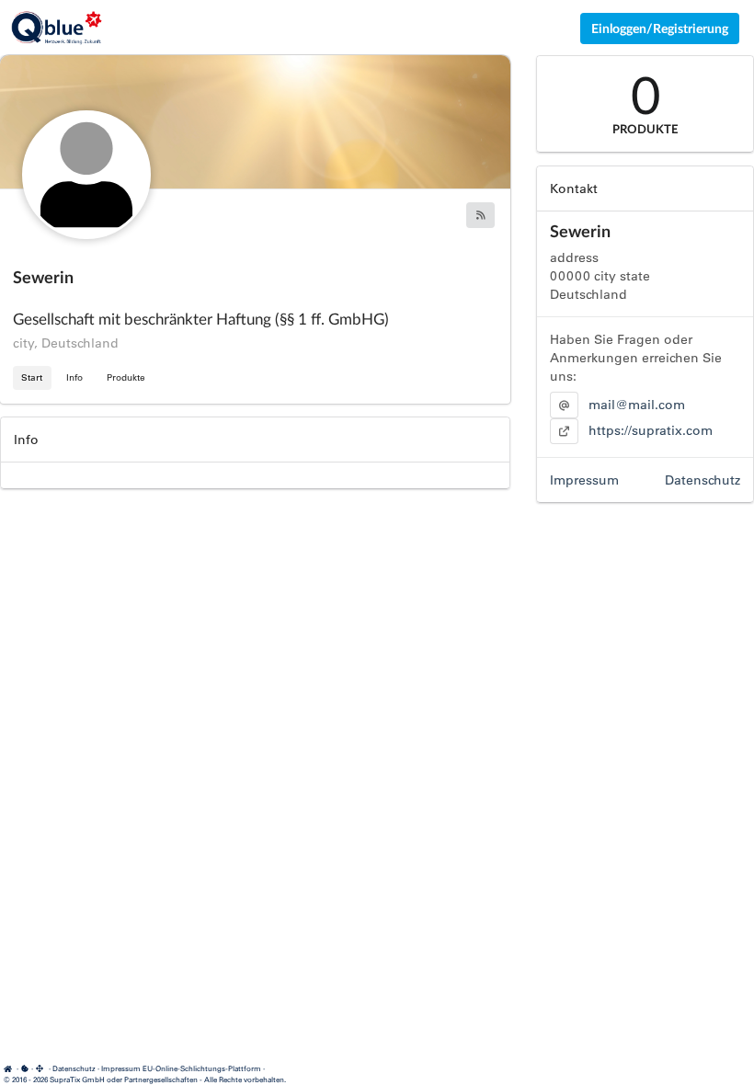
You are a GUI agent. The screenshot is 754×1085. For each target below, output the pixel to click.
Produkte (126, 377)
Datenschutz (702, 480)
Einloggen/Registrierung (659, 28)
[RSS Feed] (480, 215)
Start (31, 377)
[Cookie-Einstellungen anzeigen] (24, 1068)
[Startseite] (10, 1068)
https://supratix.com (650, 430)
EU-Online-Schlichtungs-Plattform (202, 1068)
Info (74, 377)
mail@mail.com (636, 404)
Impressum (584, 480)
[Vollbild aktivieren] (41, 1069)
